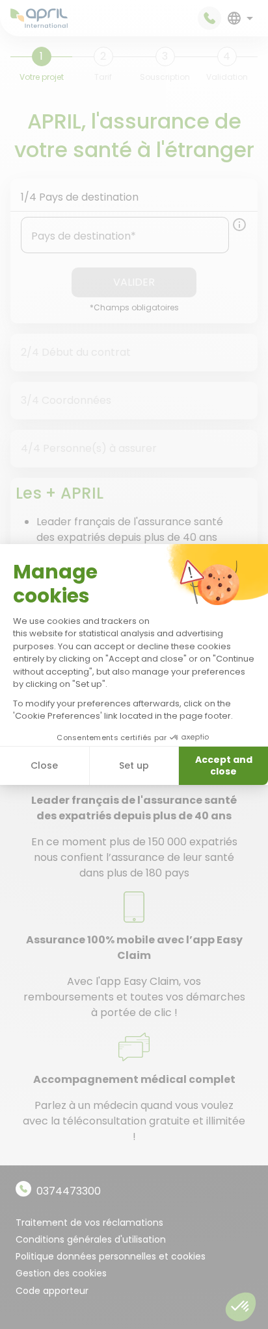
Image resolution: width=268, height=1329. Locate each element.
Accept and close (223, 765)
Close (44, 765)
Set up (134, 765)
